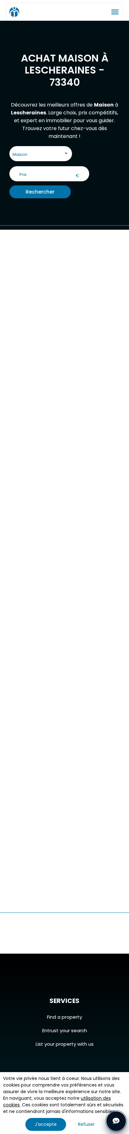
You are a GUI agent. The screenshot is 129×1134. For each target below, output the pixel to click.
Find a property (64, 1017)
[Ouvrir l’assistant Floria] (116, 1121)
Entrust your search (64, 1030)
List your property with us (65, 1044)
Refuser (86, 1124)
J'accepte (46, 1124)
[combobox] (41, 154)
